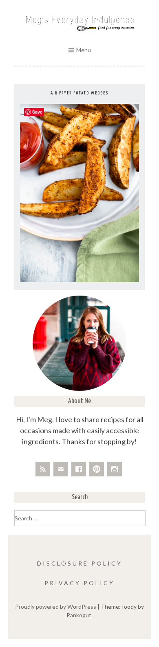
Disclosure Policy (79, 563)
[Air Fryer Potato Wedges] (79, 279)
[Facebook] (78, 469)
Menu (83, 49)
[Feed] (42, 469)
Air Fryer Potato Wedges (79, 93)
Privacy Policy (79, 582)
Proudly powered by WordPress (55, 606)
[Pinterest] (96, 469)
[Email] (60, 469)
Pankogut (78, 615)
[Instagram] (114, 469)
